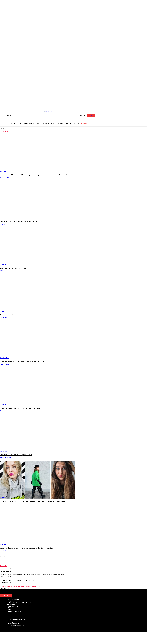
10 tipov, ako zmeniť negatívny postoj (13, 268)
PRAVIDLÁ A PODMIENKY (14, 611)
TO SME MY (10, 601)
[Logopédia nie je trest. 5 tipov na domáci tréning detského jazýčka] (37, 340)
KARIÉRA (2, 218)
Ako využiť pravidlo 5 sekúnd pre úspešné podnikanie (18, 221)
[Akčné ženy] (49, 115)
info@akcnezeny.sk (13, 623)
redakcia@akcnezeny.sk (17, 625)
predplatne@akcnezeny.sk (17, 619)
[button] (7, 115)
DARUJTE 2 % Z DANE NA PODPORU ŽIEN (19, 603)
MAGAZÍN (3, 171)
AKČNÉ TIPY (3, 311)
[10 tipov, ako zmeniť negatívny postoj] (37, 246)
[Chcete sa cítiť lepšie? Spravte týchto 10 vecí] (37, 433)
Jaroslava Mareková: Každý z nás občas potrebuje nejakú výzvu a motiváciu (26, 548)
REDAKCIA (3, 224)
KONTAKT (10, 598)
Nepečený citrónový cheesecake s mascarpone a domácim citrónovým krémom (21, 586)
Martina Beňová (4, 504)
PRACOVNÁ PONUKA (13, 599)
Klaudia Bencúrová (5, 411)
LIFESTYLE (3, 264)
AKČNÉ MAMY (11, 604)
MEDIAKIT (10, 609)
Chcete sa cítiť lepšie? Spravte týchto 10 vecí (16, 455)
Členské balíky (6, 595)
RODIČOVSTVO (4, 358)
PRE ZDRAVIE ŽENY (12, 606)
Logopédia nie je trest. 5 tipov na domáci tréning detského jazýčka (23, 361)
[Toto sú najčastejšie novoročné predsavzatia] (37, 293)
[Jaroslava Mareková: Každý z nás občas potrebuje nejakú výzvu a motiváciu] (37, 526)
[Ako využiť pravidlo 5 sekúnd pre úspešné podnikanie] (37, 200)
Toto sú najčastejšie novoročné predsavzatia (16, 315)
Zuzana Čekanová (5, 317)
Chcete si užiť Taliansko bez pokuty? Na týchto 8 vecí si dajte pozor (18, 580)
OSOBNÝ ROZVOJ (5, 451)
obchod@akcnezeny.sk (14, 622)
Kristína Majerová (5, 271)
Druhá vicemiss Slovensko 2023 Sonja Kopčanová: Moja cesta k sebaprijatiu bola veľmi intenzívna (34, 175)
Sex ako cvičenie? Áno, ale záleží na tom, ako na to (13, 569)
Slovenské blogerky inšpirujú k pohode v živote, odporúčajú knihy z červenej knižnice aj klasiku (33, 501)
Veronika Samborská (6, 177)
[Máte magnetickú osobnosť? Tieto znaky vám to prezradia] (37, 386)
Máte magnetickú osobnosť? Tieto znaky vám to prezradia (20, 408)
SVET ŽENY (10, 608)
